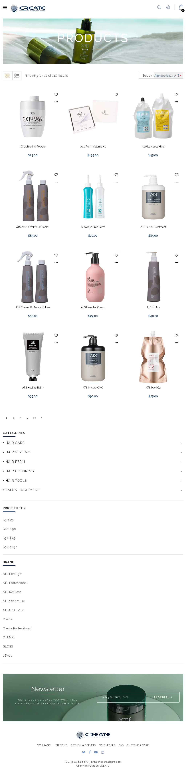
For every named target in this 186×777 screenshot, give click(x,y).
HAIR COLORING (19, 471)
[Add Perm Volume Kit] (93, 115)
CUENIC (8, 637)
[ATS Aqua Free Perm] (93, 196)
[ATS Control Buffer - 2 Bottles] (32, 276)
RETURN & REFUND (83, 745)
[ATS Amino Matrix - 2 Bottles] (32, 196)
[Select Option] (56, 102)
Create (7, 619)
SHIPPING (62, 745)
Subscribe (160, 697)
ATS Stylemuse (14, 601)
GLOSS (8, 646)
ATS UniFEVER (13, 610)
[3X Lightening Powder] (32, 115)
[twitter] (83, 752)
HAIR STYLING (17, 452)
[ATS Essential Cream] (93, 276)
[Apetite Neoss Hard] (153, 115)
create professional (17, 628)
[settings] (168, 11)
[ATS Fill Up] (153, 276)
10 (34, 417)
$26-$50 (9, 529)
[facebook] (90, 752)
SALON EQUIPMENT (22, 490)
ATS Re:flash (12, 592)
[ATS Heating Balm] (32, 356)
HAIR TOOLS (16, 480)
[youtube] (96, 752)
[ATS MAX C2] (153, 356)
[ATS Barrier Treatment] (153, 196)
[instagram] (102, 752)
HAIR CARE (15, 443)
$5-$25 (8, 520)
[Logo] (28, 8)
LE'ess (7, 655)
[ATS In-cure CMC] (93, 356)
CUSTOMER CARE (138, 745)
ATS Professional (15, 583)
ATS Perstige (12, 574)
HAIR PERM (15, 462)
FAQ (121, 745)
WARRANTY (44, 745)
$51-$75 (9, 538)
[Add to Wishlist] (56, 94)
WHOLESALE (107, 745)
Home (85, 49)
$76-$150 (10, 547)
